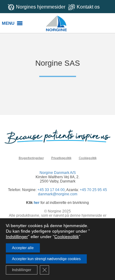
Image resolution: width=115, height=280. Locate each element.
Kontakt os (88, 6)
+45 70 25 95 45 (93, 190)
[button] (8, 23)
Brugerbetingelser (31, 158)
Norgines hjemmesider (40, 6)
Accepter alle (23, 248)
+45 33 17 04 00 (51, 190)
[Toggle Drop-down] (89, 7)
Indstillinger (17, 236)
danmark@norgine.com (57, 194)
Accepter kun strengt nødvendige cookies (46, 259)
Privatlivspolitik (61, 158)
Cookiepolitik (88, 158)
